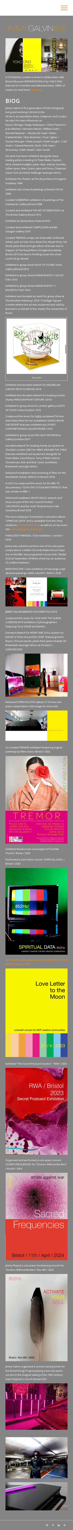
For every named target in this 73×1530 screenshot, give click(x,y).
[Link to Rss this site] (65, 1525)
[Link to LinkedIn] (59, 1525)
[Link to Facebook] (53, 1525)
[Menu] (62, 8)
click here (36, 89)
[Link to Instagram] (47, 1525)
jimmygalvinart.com (28, 525)
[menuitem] (62, 8)
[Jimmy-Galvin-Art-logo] (30, 8)
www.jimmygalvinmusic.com (26, 529)
